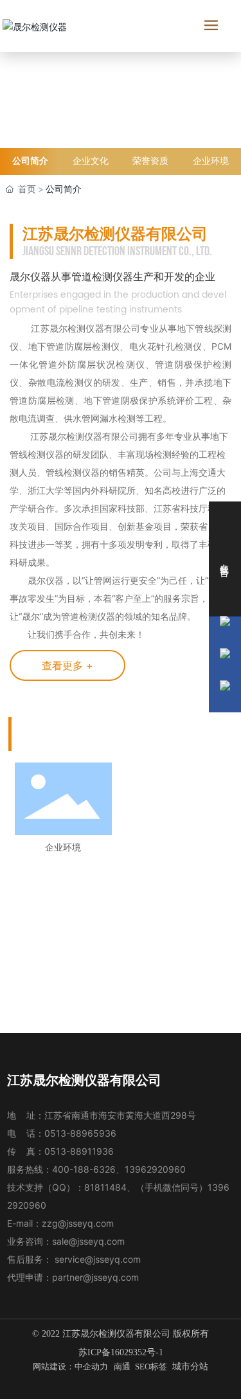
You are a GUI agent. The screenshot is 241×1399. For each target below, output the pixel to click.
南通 (122, 1366)
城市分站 (190, 1366)
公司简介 (30, 161)
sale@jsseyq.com (88, 1241)
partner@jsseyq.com (95, 1277)
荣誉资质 (150, 161)
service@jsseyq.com (98, 1259)
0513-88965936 (80, 1133)
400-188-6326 (84, 1169)
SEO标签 (151, 1366)
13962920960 (155, 1169)
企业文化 (91, 161)
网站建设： (54, 1366)
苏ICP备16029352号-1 (120, 1352)
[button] (108, 1002)
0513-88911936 (79, 1151)
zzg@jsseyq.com (78, 1223)
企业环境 (211, 161)
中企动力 (91, 1366)
